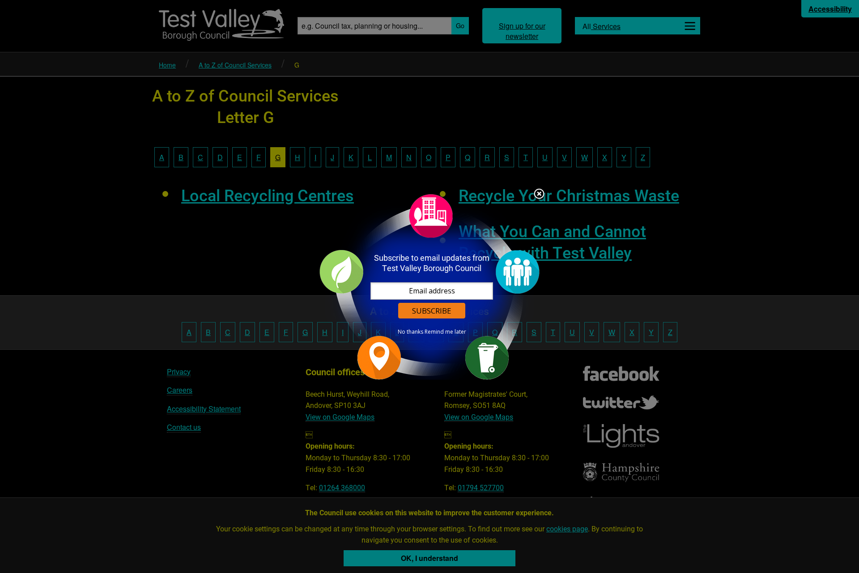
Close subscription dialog (539, 194)
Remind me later (445, 331)
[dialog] (429, 286)
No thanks (410, 331)
